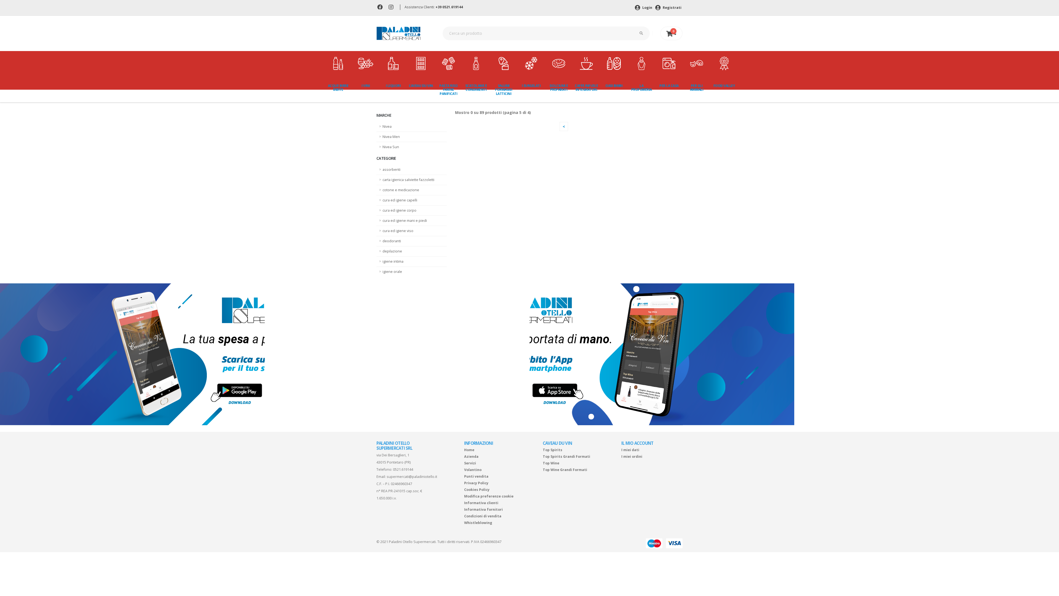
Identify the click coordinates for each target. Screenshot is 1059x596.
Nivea (387, 126)
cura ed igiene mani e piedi (405, 220)
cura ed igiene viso (398, 230)
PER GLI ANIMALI (697, 87)
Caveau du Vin (421, 85)
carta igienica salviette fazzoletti (408, 179)
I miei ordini (631, 456)
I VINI (366, 85)
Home (469, 450)
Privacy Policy (476, 483)
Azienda (471, 456)
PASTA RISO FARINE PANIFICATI (448, 89)
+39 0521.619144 (449, 7)
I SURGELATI (531, 85)
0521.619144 (403, 469)
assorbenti (391, 169)
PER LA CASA (669, 85)
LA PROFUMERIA (641, 87)
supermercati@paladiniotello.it (412, 476)
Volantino (473, 469)
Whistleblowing (478, 522)
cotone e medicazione (401, 190)
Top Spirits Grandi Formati (566, 456)
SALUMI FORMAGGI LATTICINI (503, 89)
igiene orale (392, 271)
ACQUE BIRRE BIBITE (338, 87)
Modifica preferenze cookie (489, 496)
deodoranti (392, 241)
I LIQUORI (393, 85)
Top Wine (551, 463)
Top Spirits (552, 450)
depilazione (392, 251)
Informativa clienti (481, 503)
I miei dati (630, 450)
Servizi (470, 463)
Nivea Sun (391, 147)
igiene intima (393, 261)
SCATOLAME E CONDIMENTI (476, 87)
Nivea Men (391, 136)
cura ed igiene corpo (399, 210)
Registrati (671, 7)
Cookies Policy (477, 489)
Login (646, 7)
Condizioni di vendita (482, 516)
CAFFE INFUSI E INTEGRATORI (586, 87)
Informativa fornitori (483, 509)
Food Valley (724, 85)
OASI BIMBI (613, 85)
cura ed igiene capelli (400, 200)
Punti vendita (476, 476)
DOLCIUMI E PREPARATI (559, 87)
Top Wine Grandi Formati (565, 469)
